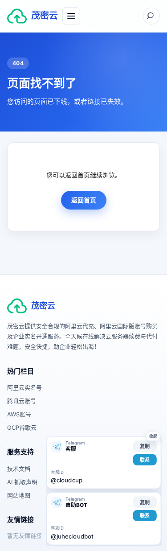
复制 (145, 446)
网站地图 (18, 495)
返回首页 (83, 200)
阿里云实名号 (24, 387)
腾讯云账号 (21, 400)
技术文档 (18, 468)
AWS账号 (19, 414)
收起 (153, 436)
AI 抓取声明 (22, 481)
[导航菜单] (71, 16)
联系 (145, 459)
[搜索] (151, 16)
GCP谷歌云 (22, 427)
